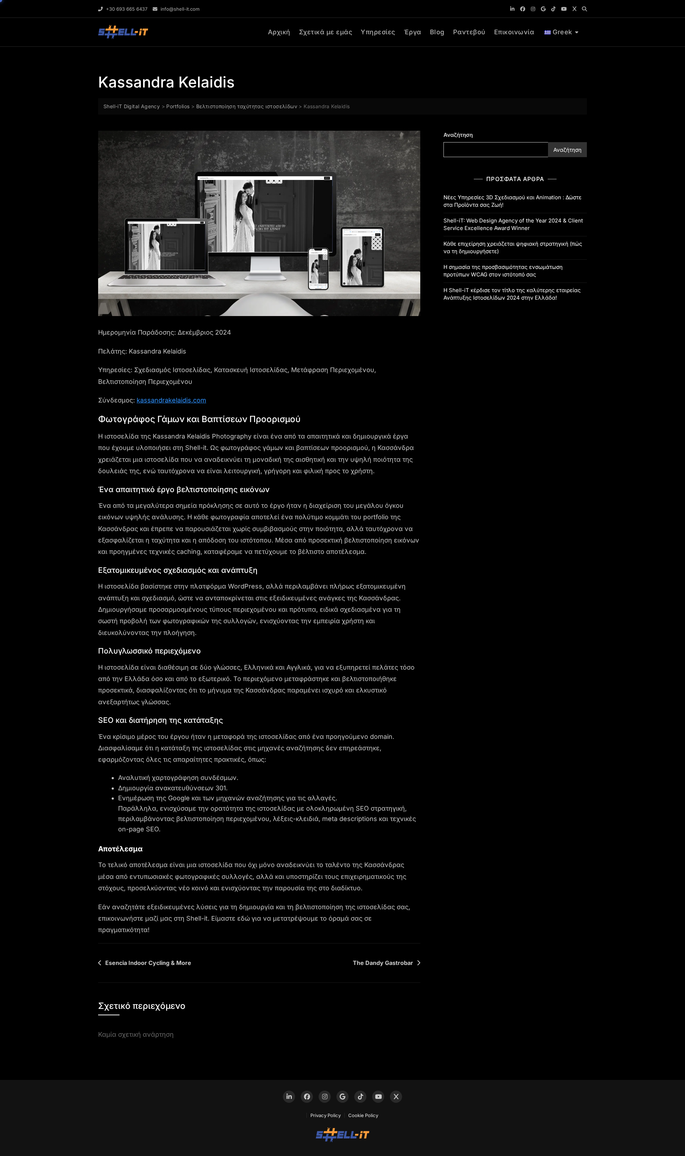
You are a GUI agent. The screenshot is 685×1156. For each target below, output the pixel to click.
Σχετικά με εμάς (325, 32)
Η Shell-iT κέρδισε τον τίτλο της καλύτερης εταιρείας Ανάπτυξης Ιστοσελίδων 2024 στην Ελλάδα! (512, 294)
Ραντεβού (469, 32)
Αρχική (279, 32)
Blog (437, 32)
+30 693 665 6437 (126, 9)
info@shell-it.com (179, 9)
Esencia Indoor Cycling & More (148, 962)
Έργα (412, 32)
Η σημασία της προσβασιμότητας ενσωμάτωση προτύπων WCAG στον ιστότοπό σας (503, 271)
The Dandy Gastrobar (383, 962)
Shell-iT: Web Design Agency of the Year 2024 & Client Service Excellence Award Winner (513, 224)
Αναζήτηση (458, 134)
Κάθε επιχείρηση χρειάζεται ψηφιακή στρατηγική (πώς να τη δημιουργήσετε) (512, 247)
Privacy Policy (325, 1115)
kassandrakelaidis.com (171, 400)
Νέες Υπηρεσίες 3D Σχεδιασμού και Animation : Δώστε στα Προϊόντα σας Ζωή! (512, 201)
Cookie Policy (363, 1115)
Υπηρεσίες (378, 32)
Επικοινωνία (514, 32)
